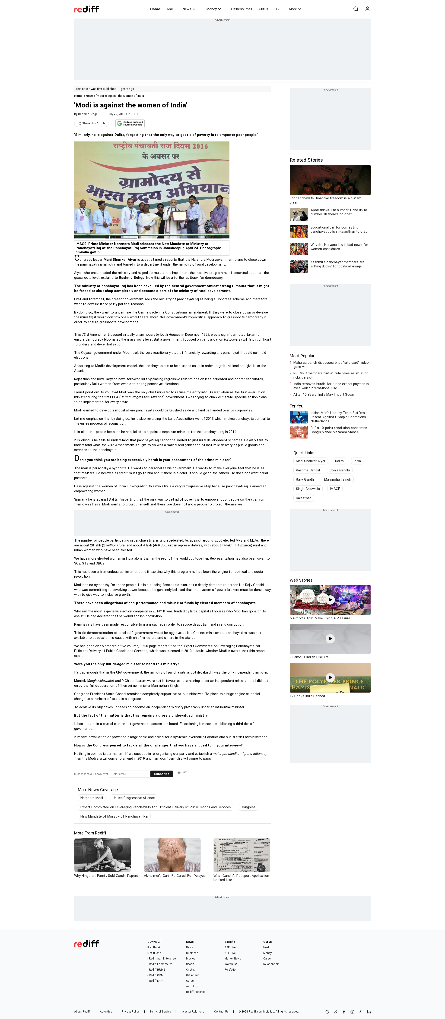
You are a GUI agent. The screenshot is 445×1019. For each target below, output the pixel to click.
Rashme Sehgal (88, 114)
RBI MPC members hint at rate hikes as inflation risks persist (331, 375)
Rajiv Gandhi (305, 479)
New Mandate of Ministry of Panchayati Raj (114, 816)
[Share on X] (335, 1012)
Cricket (190, 969)
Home (155, 9)
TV (277, 9)
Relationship (271, 964)
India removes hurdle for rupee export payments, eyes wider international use (331, 386)
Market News (233, 958)
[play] (330, 600)
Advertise (106, 1011)
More (293, 9)
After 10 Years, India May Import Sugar (323, 394)
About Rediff (82, 1011)
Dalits (339, 461)
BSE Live (230, 947)
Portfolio (230, 969)
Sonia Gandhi (340, 470)
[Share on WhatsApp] (327, 1012)
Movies (190, 958)
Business (192, 953)
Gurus (263, 9)
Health (267, 947)
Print (185, 772)
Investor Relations (192, 1011)
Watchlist (231, 964)
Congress (248, 807)
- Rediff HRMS (156, 969)
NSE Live (230, 953)
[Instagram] (352, 1012)
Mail (170, 9)
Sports (190, 964)
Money (212, 9)
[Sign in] (367, 9)
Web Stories (301, 580)
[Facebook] (344, 1012)
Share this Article (93, 123)
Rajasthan (304, 498)
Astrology (192, 986)
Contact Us (221, 1011)
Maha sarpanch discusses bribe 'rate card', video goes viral (331, 365)
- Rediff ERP (154, 980)
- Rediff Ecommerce (159, 964)
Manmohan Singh (337, 479)
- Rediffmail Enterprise (161, 958)
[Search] (355, 9)
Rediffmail (154, 947)
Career (267, 958)
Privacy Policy (130, 1011)
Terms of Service (160, 1011)
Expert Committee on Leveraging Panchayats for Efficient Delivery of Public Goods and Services (155, 807)
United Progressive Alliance (134, 798)
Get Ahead (192, 975)
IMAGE (335, 489)
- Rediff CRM (155, 975)
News (187, 9)
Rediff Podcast (195, 992)
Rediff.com (256, 1011)
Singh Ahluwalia (308, 489)
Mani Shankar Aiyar (310, 461)
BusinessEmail (241, 9)
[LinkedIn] (369, 1012)
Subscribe (161, 774)
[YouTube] (360, 1012)
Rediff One (154, 953)
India (357, 461)
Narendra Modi (91, 798)
